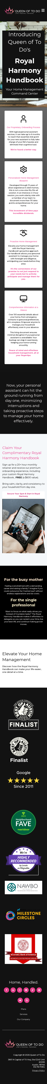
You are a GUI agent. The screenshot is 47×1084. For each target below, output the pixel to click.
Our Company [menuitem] (23, 1019)
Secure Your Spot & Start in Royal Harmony (23, 495)
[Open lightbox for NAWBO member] (23, 888)
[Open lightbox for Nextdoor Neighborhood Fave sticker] (23, 823)
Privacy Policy (38, 1071)
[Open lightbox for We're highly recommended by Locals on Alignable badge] (23, 861)
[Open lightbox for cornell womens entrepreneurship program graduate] (23, 949)
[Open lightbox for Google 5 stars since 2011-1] (23, 784)
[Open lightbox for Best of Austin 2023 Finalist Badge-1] (23, 716)
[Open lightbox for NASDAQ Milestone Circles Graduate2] (23, 915)
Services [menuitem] (23, 1014)
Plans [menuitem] (23, 1009)
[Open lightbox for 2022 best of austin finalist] (19, 750)
